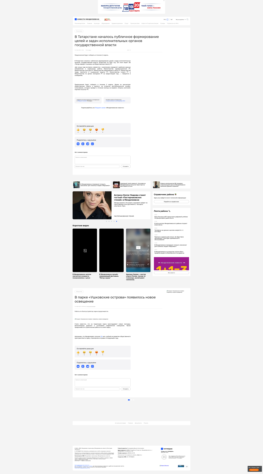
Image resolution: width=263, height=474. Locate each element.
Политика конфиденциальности (82, 468)
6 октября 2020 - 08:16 (79, 50)
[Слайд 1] (106, 221)
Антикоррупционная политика (82, 465)
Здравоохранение (117, 23)
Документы (138, 423)
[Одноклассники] (83, 143)
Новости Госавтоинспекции (149, 23)
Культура (97, 23)
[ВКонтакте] (78, 143)
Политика (79, 31)
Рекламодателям (80, 23)
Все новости (171, 272)
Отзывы (162, 23)
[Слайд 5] (116, 221)
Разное (146, 423)
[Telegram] (87, 143)
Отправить (126, 166)
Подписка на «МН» (173, 23)
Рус (165, 19)
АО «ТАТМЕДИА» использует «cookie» (84, 466)
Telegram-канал (100, 107)
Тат (172, 19)
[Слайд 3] (111, 221)
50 (101, 336)
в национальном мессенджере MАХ (115, 100)
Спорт (126, 23)
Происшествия (134, 23)
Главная (89, 23)
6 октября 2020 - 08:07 (79, 306)
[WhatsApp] (92, 143)
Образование (106, 23)
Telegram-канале (82, 100)
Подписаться (254, 470)
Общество (79, 291)
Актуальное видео (120, 423)
